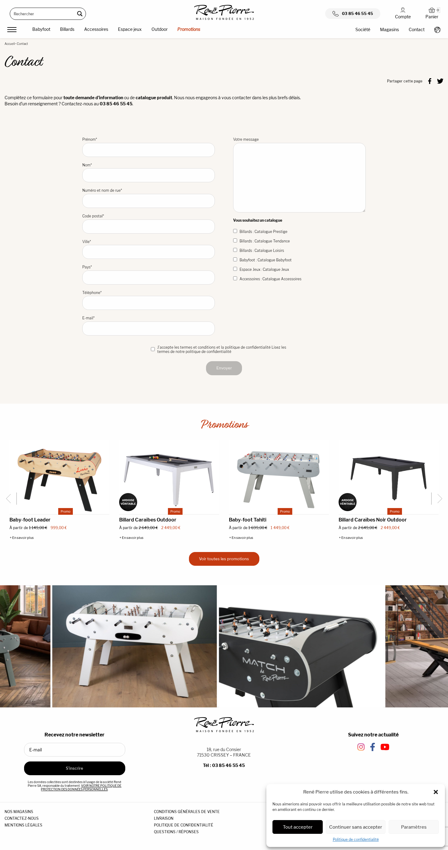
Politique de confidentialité (356, 839)
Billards (67, 29)
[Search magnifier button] (79, 13)
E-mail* (88, 318)
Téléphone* (91, 292)
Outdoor (159, 29)
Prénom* (89, 139)
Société (362, 29)
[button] (436, 792)
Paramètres (414, 827)
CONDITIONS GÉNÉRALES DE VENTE (187, 811)
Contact (417, 29)
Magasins (389, 29)
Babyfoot (41, 29)
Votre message (246, 139)
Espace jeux (130, 29)
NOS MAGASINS (19, 811)
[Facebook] (429, 81)
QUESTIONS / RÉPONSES (176, 832)
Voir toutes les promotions (224, 558)
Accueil (10, 43)
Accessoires (96, 29)
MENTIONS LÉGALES (23, 825)
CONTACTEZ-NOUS (22, 818)
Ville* (86, 241)
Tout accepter (298, 827)
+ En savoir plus (22, 538)
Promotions (188, 29)
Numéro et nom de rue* (102, 190)
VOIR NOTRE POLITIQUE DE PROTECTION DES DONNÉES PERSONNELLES (81, 787)
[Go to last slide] (11, 498)
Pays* (87, 267)
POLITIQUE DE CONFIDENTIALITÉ (183, 825)
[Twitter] (440, 81)
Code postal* (93, 216)
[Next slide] (437, 498)
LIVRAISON (163, 818)
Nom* (87, 165)
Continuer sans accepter (355, 827)
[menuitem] (41, 30)
